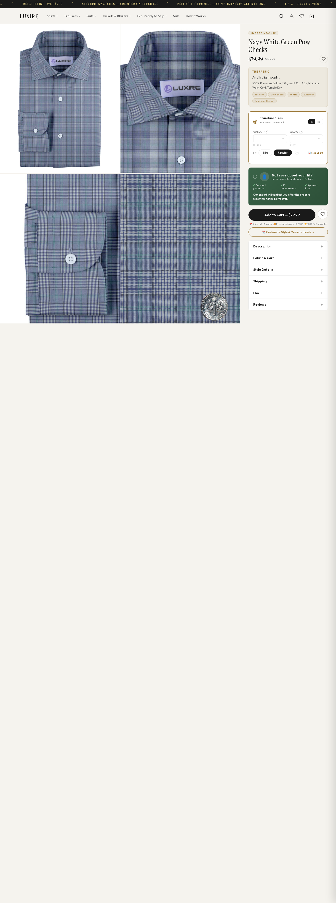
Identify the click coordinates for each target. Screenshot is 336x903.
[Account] (291, 16)
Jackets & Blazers (116, 16)
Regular (283, 152)
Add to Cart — (282, 215)
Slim (265, 152)
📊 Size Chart (315, 152)
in (312, 121)
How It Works (196, 16)
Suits (91, 16)
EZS (152, 16)
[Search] (281, 16)
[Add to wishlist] (324, 59)
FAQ (256, 293)
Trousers (72, 16)
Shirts (52, 16)
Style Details (263, 270)
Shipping (260, 281)
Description (262, 246)
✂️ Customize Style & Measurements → (288, 232)
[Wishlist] (301, 16)
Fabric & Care (264, 258)
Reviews (259, 304)
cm (318, 121)
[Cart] (311, 16)
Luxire (29, 16)
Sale (176, 16)
